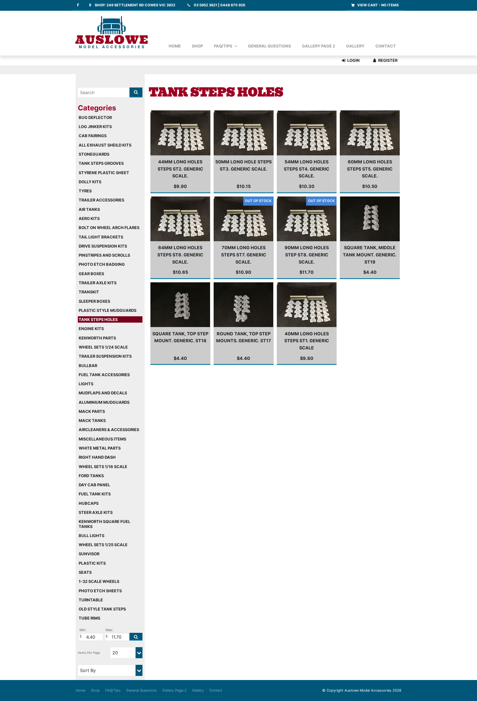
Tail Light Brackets (101, 237)
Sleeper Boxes (94, 301)
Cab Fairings (93, 135)
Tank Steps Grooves (101, 163)
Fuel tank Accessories (104, 374)
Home (175, 46)
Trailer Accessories (101, 200)
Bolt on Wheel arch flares (109, 227)
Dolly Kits (90, 181)
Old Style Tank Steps (102, 609)
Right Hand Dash (97, 457)
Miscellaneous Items (102, 439)
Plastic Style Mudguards (107, 310)
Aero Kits (89, 218)
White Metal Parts (100, 448)
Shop (197, 46)
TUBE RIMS (89, 618)
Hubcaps (89, 503)
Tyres (85, 190)
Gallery (355, 46)
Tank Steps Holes (98, 319)
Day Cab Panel (94, 484)
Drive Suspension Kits (103, 246)
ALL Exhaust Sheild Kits (105, 145)
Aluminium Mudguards (104, 402)
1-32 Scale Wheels (99, 581)
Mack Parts (92, 411)
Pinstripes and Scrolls (104, 255)
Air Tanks (89, 209)
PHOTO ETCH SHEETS (100, 590)
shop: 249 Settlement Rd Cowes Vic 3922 (135, 5)
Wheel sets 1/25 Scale (103, 544)
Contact (385, 46)
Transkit (89, 292)
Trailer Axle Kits (97, 282)
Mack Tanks (92, 420)
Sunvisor (89, 553)
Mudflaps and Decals (103, 393)
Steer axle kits (96, 512)
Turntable (91, 600)
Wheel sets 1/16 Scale (103, 466)
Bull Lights (91, 535)
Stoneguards (94, 154)
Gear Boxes (91, 273)
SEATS (85, 572)
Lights (86, 383)
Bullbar (88, 365)
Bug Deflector (95, 117)
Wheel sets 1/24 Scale (103, 347)
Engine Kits (91, 328)
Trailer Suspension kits (105, 356)
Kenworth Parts (97, 338)
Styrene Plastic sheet (104, 172)
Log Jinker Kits (95, 126)
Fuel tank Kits (95, 494)
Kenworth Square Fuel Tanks (104, 524)
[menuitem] (80, 690)
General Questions (269, 46)
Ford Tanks (91, 475)
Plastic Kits (92, 563)
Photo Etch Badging (102, 264)
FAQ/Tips (223, 46)
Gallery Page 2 (318, 46)
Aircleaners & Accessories (109, 429)
